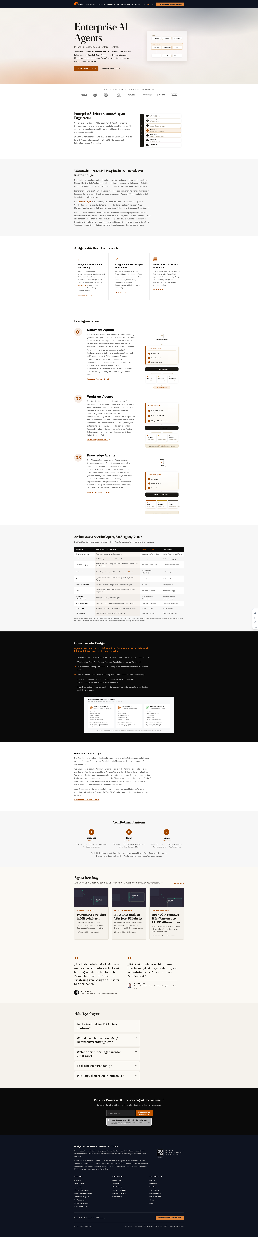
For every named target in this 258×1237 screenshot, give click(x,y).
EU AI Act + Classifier (119, 1190)
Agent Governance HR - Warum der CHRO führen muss (166, 918)
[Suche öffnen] (153, 4)
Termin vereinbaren (85, 68)
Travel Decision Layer (81, 1206)
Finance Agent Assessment (83, 1193)
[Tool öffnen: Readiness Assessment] (255, 622)
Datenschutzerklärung (124, 1123)
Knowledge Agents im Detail (98, 492)
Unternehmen (155, 1176)
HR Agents (77, 1187)
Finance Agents (79, 1183)
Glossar (151, 1200)
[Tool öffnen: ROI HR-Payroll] (255, 618)
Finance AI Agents (85, 295)
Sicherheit (158, 1226)
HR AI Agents (120, 292)
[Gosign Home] (78, 4)
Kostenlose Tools (155, 1197)
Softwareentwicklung (81, 1203)
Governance (101, 4)
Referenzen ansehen (111, 68)
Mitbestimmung (117, 1187)
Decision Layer (84, 202)
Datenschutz (148, 1226)
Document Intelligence (81, 1197)
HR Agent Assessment (81, 1190)
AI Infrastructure (79, 1200)
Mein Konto (128, 1226)
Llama (126, 572)
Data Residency (117, 1197)
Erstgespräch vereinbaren (170, 4)
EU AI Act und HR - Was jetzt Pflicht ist (128, 916)
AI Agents (77, 1180)
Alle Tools (255, 626)
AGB (165, 1226)
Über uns (130, 4)
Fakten (151, 1203)
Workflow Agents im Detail (97, 440)
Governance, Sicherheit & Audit (86, 800)
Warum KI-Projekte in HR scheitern (91, 916)
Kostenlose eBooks (155, 1193)
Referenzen (111, 4)
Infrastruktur (158, 289)
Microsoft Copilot (148, 549)
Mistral (130, 572)
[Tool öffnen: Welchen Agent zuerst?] (255, 613)
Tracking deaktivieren (177, 1226)
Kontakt (137, 4)
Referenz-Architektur (119, 1193)
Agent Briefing (121, 4)
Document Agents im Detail (98, 379)
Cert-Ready (116, 1183)
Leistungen (90, 4)
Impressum (138, 1226)
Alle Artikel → (179, 883)
